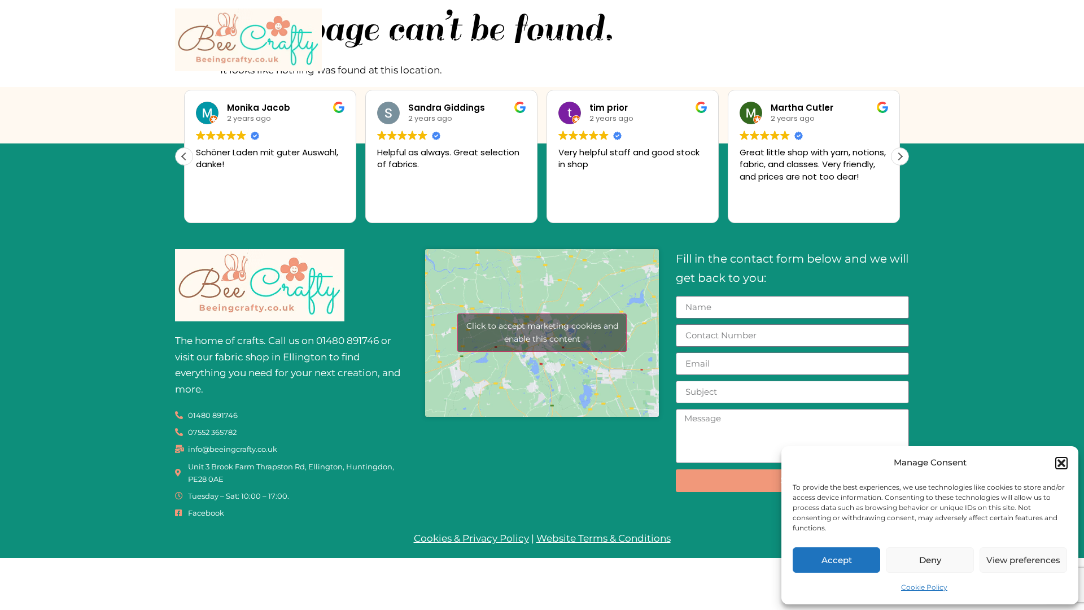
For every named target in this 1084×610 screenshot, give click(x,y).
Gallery (820, 39)
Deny (930, 560)
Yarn (679, 39)
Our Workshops (475, 39)
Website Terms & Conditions (603, 538)
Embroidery (617, 39)
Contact (878, 39)
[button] (1061, 463)
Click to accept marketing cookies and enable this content (542, 332)
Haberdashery (747, 39)
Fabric (550, 39)
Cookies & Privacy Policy (471, 538)
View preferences (1023, 560)
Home (401, 39)
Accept (836, 560)
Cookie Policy (924, 587)
